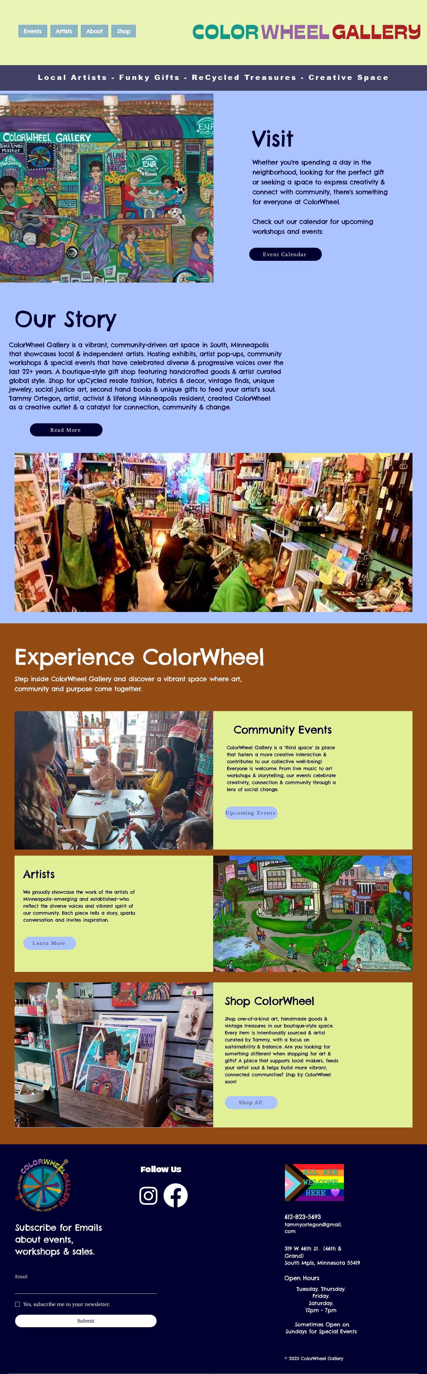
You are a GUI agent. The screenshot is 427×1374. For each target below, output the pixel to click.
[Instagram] (149, 1195)
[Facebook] (176, 1195)
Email (21, 1276)
